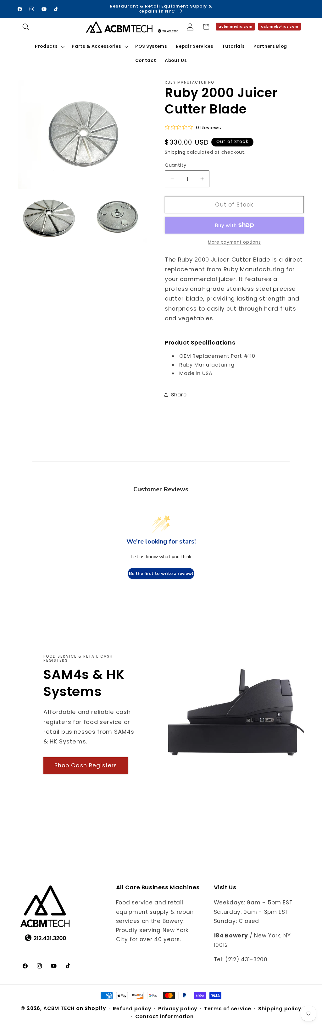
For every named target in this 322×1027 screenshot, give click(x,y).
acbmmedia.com (235, 26)
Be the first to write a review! (161, 574)
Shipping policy (279, 1008)
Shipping (175, 152)
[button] (26, 27)
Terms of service (227, 1008)
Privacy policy (177, 1008)
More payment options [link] (234, 242)
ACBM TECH (59, 1008)
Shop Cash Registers (85, 765)
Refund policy (132, 1008)
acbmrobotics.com (279, 26)
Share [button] (178, 394)
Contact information (164, 1016)
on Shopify (91, 1008)
